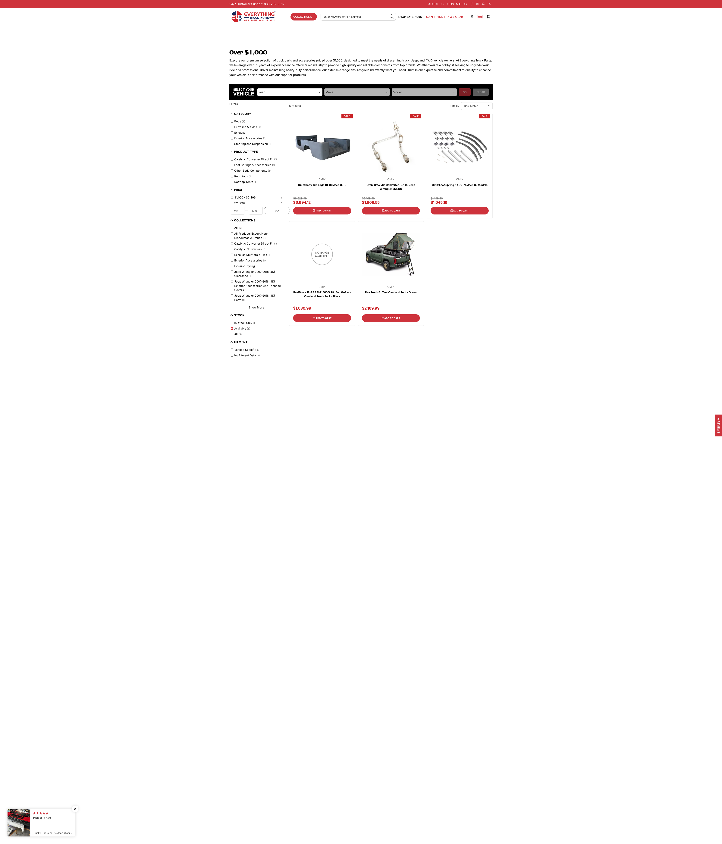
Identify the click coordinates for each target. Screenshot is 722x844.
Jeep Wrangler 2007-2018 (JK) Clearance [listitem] (254, 274)
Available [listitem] (242, 328)
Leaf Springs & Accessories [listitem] (254, 165)
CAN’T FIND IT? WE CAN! (444, 17)
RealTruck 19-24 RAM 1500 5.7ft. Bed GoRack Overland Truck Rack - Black (322, 294)
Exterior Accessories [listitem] (250, 138)
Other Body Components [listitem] (252, 170)
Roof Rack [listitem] (243, 176)
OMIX (322, 179)
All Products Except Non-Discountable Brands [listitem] (251, 236)
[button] (480, 16)
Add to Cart (323, 210)
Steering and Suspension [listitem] (253, 144)
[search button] (392, 16)
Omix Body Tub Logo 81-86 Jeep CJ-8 (322, 184)
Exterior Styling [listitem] (246, 266)
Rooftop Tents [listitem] (245, 182)
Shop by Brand (410, 17)
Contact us (457, 4)
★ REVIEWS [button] (718, 425)
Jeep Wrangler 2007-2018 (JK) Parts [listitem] (254, 298)
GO (277, 210)
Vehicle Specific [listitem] (247, 350)
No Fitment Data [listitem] (247, 355)
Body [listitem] (239, 121)
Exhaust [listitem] (241, 132)
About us (436, 4)
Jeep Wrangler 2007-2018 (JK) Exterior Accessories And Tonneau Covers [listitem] (257, 286)
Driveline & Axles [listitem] (247, 127)
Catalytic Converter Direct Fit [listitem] (255, 159)
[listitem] (257, 197)
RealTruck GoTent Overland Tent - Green (391, 292)
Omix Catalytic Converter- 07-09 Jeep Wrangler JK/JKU (391, 186)
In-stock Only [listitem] (245, 323)
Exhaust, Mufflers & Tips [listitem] (252, 255)
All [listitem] (238, 228)
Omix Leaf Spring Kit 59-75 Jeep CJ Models (460, 184)
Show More (256, 307)
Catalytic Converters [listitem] (249, 249)
